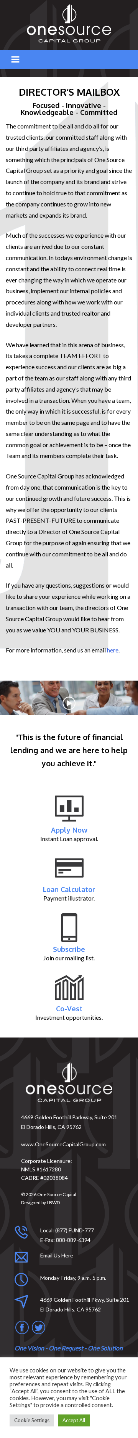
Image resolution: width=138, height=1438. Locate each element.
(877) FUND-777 (74, 1230)
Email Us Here (56, 1255)
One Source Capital (56, 1194)
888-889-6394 (73, 1240)
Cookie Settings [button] (31, 1420)
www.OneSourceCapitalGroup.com (63, 1144)
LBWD (53, 1202)
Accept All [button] (73, 1420)
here (112, 650)
